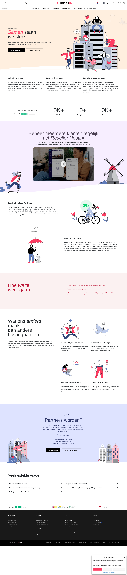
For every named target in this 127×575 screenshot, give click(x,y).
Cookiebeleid (105, 572)
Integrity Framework (114, 542)
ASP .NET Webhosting (69, 532)
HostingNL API (11, 526)
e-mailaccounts (108, 86)
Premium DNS (39, 532)
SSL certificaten (40, 530)
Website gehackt (77, 8)
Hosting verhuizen (66, 8)
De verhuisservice (12, 522)
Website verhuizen (40, 522)
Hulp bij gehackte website (42, 528)
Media (103, 542)
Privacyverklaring (111, 572)
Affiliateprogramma (12, 524)
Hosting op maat (35, 8)
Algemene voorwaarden (69, 542)
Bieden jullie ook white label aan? (19, 492)
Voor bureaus (56, 8)
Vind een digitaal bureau (90, 8)
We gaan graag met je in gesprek (17, 82)
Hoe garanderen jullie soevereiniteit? (76, 484)
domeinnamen (93, 86)
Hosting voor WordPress (70, 522)
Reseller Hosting (46, 8)
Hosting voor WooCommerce (71, 524)
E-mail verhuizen (96, 520)
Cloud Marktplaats (68, 528)
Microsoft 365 (96, 524)
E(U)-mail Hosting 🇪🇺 (97, 522)
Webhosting (67, 526)
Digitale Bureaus (40, 534)
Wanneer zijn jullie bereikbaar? (18, 484)
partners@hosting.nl (66, 439)
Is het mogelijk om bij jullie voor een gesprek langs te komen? (83, 488)
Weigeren (107, 569)
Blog (106, 3)
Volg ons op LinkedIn (13, 530)
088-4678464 (67, 441)
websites (100, 86)
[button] (124, 557)
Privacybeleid (82, 542)
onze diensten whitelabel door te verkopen (60, 88)
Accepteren (97, 569)
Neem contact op (12, 520)
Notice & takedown (94, 542)
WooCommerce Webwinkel (42, 526)
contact (84, 285)
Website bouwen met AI (42, 524)
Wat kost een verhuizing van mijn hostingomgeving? (24, 488)
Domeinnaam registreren (42, 520)
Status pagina (11, 528)
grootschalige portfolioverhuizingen (93, 84)
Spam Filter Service (97, 526)
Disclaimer (58, 542)
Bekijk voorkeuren (118, 569)
